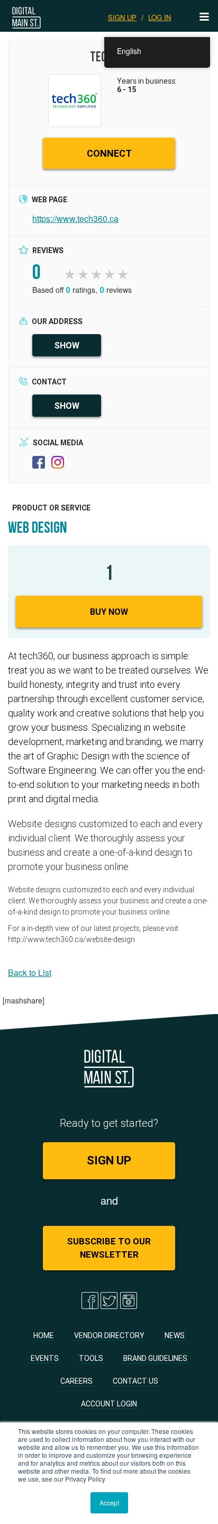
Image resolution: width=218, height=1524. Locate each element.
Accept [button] (109, 1502)
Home (43, 1335)
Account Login (109, 1404)
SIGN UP (122, 17)
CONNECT (109, 153)
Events (45, 1358)
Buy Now (109, 611)
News (175, 1335)
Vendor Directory (109, 1335)
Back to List (29, 972)
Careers (76, 1381)
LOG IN (159, 17)
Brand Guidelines (155, 1358)
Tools (91, 1358)
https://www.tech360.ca (75, 218)
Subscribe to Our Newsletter (109, 1247)
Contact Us (135, 1381)
